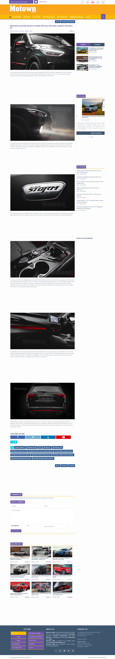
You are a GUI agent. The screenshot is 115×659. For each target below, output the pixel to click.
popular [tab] (97, 44)
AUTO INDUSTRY (62, 17)
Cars (18, 637)
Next (57, 21)
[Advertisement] (74, 9)
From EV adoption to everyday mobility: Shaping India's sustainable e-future (63, 2)
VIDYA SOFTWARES (101, 657)
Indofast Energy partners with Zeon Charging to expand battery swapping (90, 207)
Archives (31, 644)
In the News (17, 17)
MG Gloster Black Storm (18, 451)
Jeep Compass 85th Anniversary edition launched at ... (19, 594)
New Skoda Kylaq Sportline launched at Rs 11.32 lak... (18, 576)
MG (40, 447)
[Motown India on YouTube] (92, 2)
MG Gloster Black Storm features (63, 455)
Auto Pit (15, 633)
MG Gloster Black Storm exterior (21, 458)
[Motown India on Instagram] (97, 2)
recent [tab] (83, 44)
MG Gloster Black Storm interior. (43, 458)
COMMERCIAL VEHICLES (76, 17)
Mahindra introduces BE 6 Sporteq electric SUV (41, 594)
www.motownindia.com (58, 642)
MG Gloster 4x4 (57, 447)
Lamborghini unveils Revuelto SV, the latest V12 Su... (62, 594)
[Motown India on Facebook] (82, 2)
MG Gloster (47, 447)
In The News (81, 167)
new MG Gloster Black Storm (63, 451)
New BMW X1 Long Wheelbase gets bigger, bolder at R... (40, 558)
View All (71, 21)
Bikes (18, 640)
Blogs (88, 17)
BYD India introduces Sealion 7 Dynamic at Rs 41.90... (61, 558)
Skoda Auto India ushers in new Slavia (62, 576)
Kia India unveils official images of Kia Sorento (41, 576)
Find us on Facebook (84, 238)
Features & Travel (49, 17)
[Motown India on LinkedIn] (103, 2)
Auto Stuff (36, 17)
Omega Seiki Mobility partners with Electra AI (89, 177)
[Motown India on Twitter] (87, 2)
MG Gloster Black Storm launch (41, 455)
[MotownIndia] (24, 9)
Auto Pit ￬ (27, 17)
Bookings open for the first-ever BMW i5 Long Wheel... (19, 558)
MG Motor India (32, 447)
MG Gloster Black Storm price (20, 455)
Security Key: (15, 525)
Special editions (20, 447)
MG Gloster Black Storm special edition (40, 451)
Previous (64, 21)
